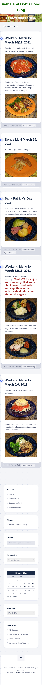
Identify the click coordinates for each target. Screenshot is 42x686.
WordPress (20, 673)
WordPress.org (15, 507)
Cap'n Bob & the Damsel (18, 634)
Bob (19, 126)
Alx (34, 673)
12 (33, 583)
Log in (11, 494)
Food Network (14, 639)
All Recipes (13, 630)
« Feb (9, 597)
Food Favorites (28, 185)
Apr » (15, 597)
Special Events (9, 253)
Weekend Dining (29, 126)
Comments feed (15, 503)
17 (25, 587)
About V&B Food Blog (18, 525)
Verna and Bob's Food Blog (21, 7)
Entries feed (14, 499)
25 (29, 590)
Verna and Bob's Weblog (19, 643)
